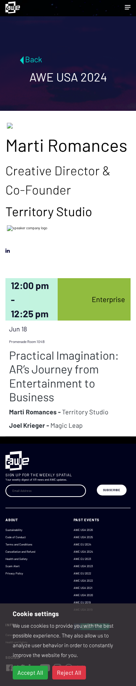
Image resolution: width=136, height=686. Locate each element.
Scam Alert (12, 566)
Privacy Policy (14, 573)
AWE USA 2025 (83, 537)
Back (33, 59)
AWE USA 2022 (83, 580)
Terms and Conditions (18, 544)
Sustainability (13, 530)
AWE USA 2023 (83, 566)
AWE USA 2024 (83, 551)
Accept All (30, 672)
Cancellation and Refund (20, 551)
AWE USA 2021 (83, 588)
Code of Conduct (15, 537)
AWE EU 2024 (82, 544)
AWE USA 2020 (83, 595)
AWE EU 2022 (82, 573)
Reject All (69, 672)
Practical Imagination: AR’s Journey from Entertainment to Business (64, 375)
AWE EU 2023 (82, 559)
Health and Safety (16, 559)
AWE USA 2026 (83, 530)
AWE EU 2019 (82, 602)
